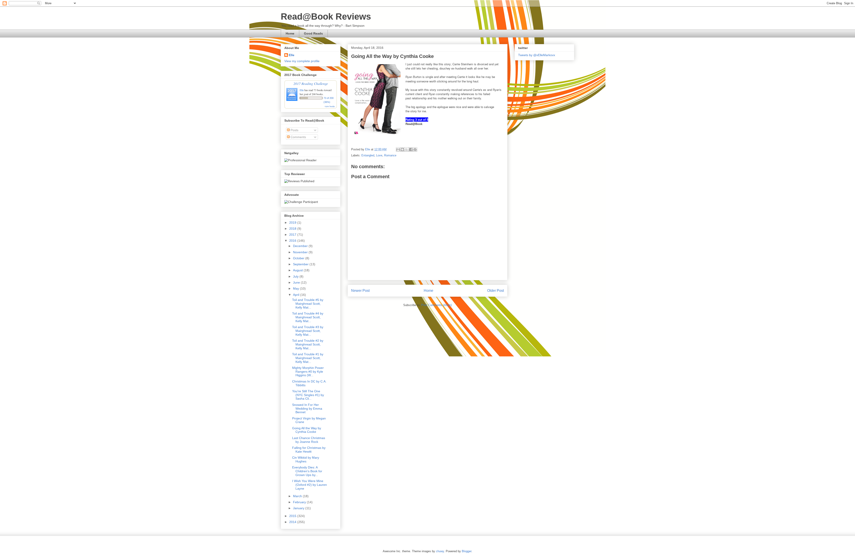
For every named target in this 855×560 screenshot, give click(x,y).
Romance (390, 155)
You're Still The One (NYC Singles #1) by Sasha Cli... (308, 395)
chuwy (440, 551)
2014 (293, 522)
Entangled (367, 155)
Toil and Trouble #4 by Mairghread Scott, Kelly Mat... (307, 317)
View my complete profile (302, 61)
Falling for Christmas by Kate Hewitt (309, 449)
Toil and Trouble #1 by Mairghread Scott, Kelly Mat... (307, 358)
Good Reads (313, 33)
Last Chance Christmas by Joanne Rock (308, 440)
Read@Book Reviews (326, 16)
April (296, 294)
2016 (293, 240)
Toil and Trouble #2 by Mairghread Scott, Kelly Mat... (307, 344)
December (301, 246)
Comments (298, 137)
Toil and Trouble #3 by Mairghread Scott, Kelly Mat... (307, 330)
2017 (293, 234)
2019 (293, 222)
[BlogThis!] (402, 149)
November (301, 252)
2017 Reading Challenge (310, 83)
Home (290, 33)
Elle (291, 55)
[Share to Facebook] (411, 149)
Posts (294, 130)
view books (330, 106)
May (296, 288)
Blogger (466, 551)
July (296, 276)
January (299, 508)
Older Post (495, 290)
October (299, 258)
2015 (293, 516)
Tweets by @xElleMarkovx (536, 55)
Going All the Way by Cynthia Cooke (306, 430)
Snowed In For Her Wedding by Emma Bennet (307, 408)
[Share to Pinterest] (415, 149)
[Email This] (398, 149)
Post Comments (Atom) (436, 305)
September (301, 264)
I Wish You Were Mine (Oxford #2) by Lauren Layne (309, 484)
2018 (293, 228)
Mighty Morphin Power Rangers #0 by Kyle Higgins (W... (308, 371)
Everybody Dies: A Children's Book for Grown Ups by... (307, 471)
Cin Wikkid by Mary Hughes (305, 459)
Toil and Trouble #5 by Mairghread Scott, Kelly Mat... (307, 303)
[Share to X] (406, 149)
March (298, 496)
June (297, 282)
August (298, 270)
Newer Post (360, 290)
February (300, 502)
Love (379, 155)
